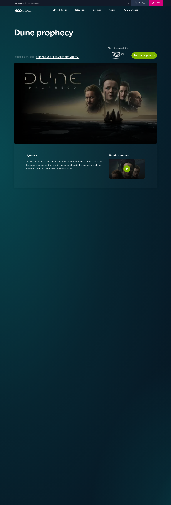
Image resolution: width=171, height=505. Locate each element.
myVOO (158, 3)
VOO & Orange (131, 9)
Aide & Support (142, 3)
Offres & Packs (59, 9)
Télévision (80, 9)
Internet (97, 9)
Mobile (112, 9)
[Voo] (24, 10)
